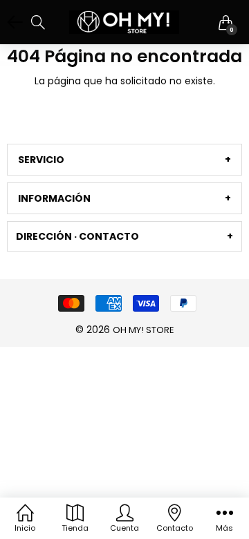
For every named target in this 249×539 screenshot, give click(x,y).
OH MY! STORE (143, 330)
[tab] (124, 159)
